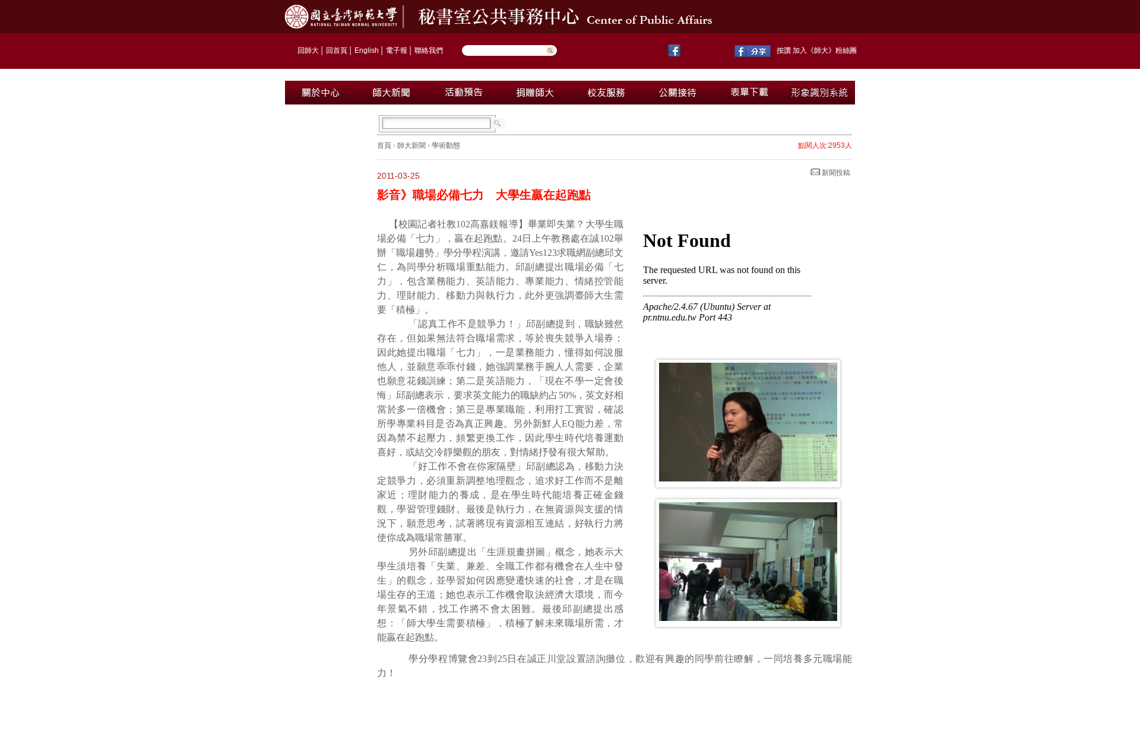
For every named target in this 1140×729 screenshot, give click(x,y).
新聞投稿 (835, 173)
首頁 (384, 145)
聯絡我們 (428, 50)
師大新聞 (411, 145)
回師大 (308, 50)
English (366, 50)
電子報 (396, 50)
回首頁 (336, 50)
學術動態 (446, 145)
